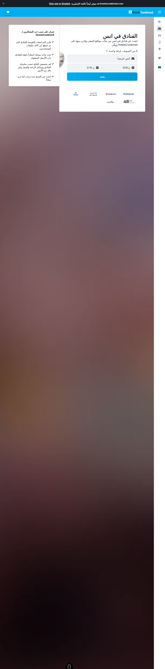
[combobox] (121, 50)
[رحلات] (159, 58)
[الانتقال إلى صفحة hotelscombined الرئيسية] (140, 12)
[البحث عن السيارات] (159, 35)
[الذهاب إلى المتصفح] (159, 49)
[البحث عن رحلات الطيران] (159, 22)
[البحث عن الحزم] (159, 42)
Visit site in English (59, 3)
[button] (3, 3)
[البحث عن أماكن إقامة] (159, 28)
